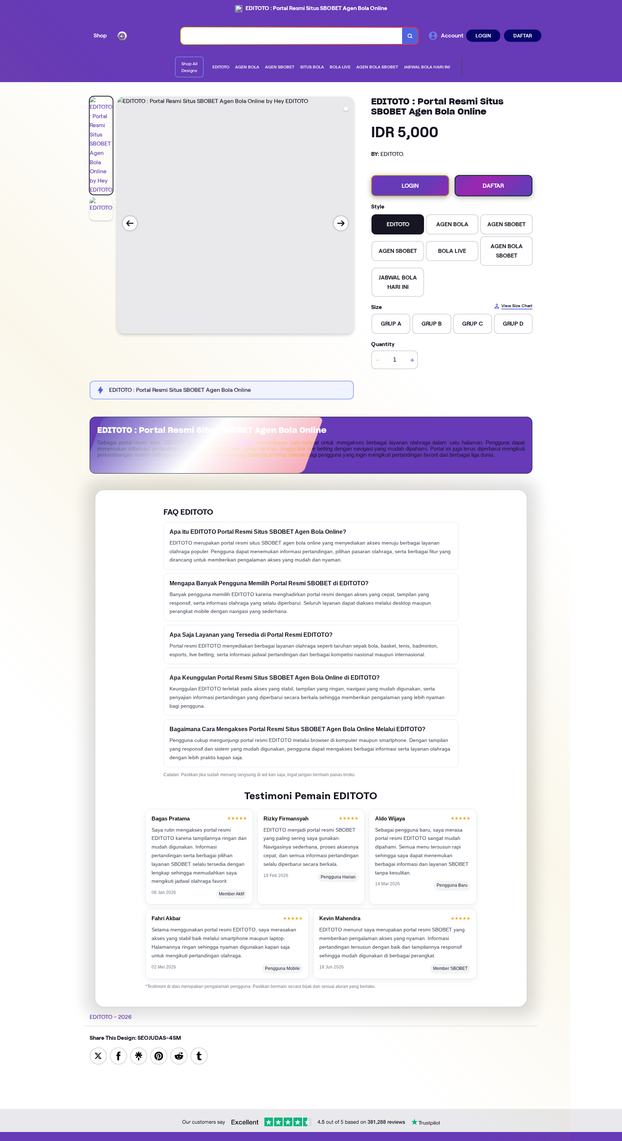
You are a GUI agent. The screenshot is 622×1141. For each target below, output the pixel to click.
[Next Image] (341, 223)
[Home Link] (144, 35)
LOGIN (483, 36)
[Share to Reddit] (179, 1055)
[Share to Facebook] (118, 1055)
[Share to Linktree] (138, 1055)
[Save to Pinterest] (158, 1055)
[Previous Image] (130, 223)
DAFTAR (522, 36)
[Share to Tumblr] (199, 1055)
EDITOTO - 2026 (111, 1017)
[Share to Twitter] (98, 1055)
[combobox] (291, 36)
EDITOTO (242, 443)
